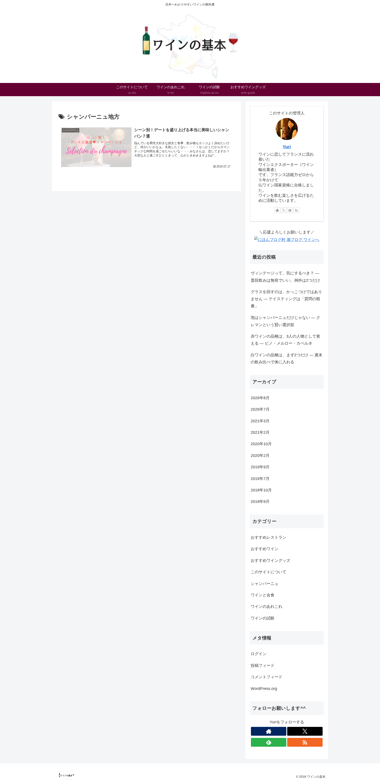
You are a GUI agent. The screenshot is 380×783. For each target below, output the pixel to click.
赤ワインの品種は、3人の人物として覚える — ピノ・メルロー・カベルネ (285, 340)
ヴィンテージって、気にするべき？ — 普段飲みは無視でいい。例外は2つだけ (285, 276)
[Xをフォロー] (284, 210)
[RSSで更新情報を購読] (296, 210)
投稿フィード (262, 665)
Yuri (287, 146)
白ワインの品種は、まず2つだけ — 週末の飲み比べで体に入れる (286, 358)
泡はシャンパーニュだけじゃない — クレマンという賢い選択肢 (285, 321)
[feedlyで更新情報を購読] (290, 210)
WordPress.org (264, 688)
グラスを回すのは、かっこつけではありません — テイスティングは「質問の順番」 (286, 299)
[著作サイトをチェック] (277, 210)
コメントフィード (266, 677)
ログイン (259, 654)
